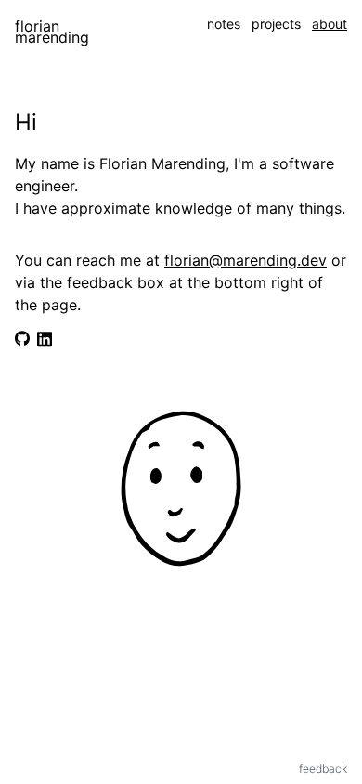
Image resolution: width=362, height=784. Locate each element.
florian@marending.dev (245, 260)
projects (276, 24)
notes (223, 24)
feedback (323, 769)
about (329, 24)
